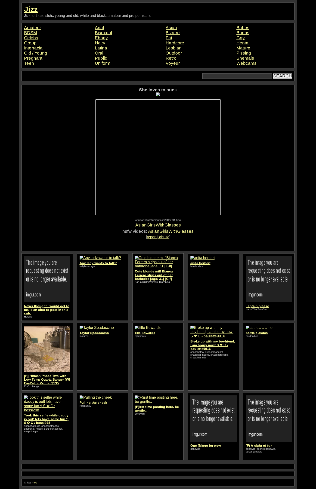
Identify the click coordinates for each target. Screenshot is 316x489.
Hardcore (175, 42)
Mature (243, 48)
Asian (171, 27)
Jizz (31, 9)
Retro (171, 58)
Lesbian (174, 48)
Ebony (101, 37)
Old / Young (35, 53)
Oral (99, 53)
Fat (169, 37)
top (35, 482)
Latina (101, 48)
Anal (99, 27)
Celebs (31, 37)
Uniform (102, 63)
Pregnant (33, 58)
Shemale (245, 58)
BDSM (30, 32)
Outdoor (174, 53)
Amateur (32, 27)
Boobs (242, 32)
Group (30, 42)
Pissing (243, 53)
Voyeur (173, 63)
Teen (29, 63)
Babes (242, 27)
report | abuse (158, 237)
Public (101, 58)
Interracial (33, 48)
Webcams (246, 63)
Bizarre (173, 32)
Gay (240, 37)
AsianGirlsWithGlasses (158, 225)
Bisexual (103, 32)
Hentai (242, 42)
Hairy (100, 42)
